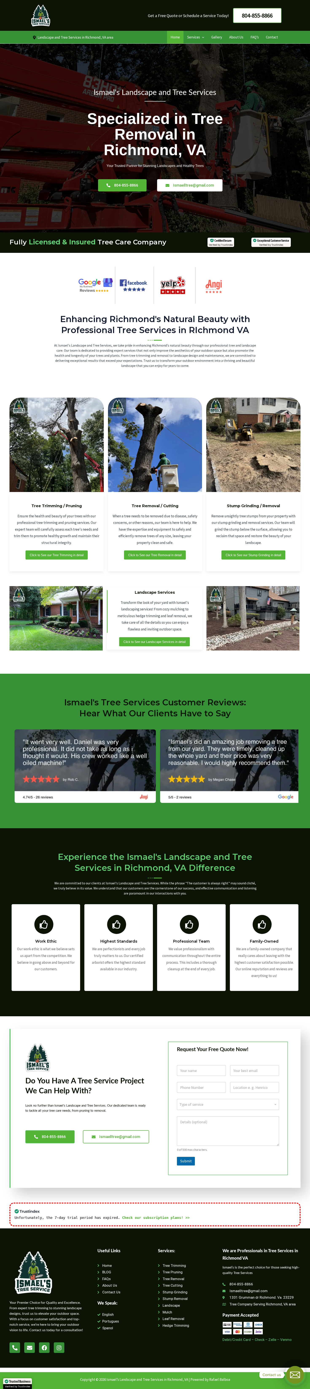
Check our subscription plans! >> (156, 1218)
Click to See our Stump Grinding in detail (253, 555)
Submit (186, 1161)
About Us (236, 37)
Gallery (216, 37)
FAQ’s (255, 37)
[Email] (295, 1375)
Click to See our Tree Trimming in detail (57, 555)
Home (175, 37)
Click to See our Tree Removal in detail (155, 555)
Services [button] (193, 37)
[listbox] (228, 1104)
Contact (272, 37)
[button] (257, 15)
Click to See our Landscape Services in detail (154, 642)
